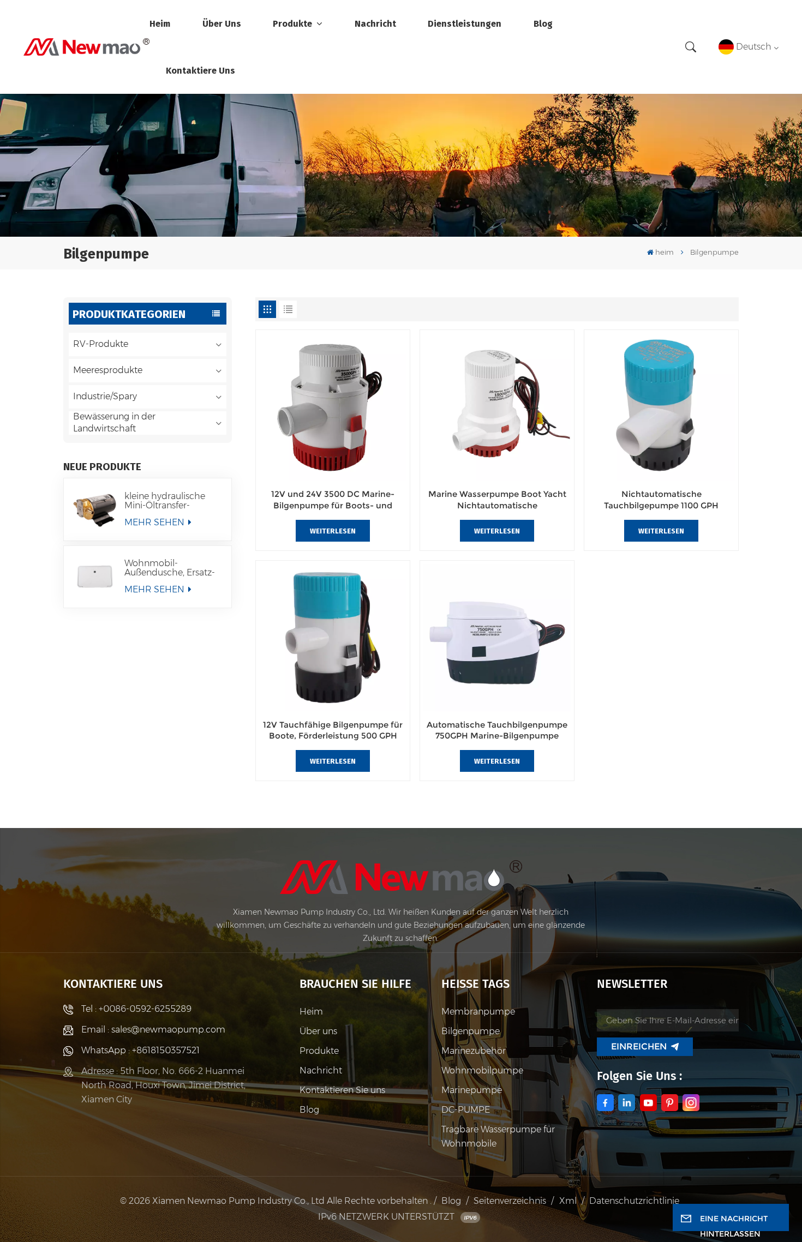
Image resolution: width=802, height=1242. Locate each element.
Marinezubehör (473, 1051)
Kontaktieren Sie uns (342, 1090)
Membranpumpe (478, 1011)
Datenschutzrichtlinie (634, 1201)
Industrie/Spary (105, 396)
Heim (311, 1011)
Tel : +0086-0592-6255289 (136, 1009)
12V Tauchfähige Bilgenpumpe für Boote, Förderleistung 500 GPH (333, 730)
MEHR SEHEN (155, 522)
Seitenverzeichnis (510, 1201)
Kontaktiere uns (200, 70)
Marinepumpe (471, 1090)
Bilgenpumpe (470, 1031)
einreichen (639, 1046)
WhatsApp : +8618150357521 (140, 1050)
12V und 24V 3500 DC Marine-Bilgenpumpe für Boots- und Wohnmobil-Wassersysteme (332, 500)
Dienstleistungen (464, 23)
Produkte (293, 23)
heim (159, 23)
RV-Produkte (100, 344)
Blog (543, 23)
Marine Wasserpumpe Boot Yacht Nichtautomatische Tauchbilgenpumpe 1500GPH (497, 500)
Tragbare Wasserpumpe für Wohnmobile (498, 1136)
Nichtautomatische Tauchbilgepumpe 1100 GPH (661, 500)
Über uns (221, 23)
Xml (568, 1201)
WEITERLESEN (333, 530)
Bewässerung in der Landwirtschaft (114, 422)
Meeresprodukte (107, 370)
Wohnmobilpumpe (482, 1070)
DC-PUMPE (465, 1110)
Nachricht (375, 23)
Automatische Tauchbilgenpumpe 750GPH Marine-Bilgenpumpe (497, 730)
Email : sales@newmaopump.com (153, 1029)
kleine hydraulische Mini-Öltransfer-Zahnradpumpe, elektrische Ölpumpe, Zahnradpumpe (169, 500)
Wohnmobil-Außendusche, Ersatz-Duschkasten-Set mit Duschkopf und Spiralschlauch (169, 568)
